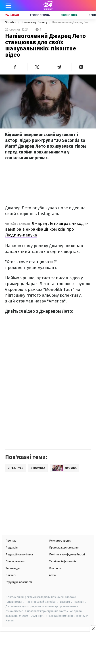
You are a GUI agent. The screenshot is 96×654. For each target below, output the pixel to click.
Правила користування (64, 547)
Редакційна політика (19, 554)
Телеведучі (13, 568)
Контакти (55, 568)
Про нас (11, 540)
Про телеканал (15, 561)
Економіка (69, 15)
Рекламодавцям (60, 540)
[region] (48, 643)
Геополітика (40, 15)
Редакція (12, 547)
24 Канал (12, 15)
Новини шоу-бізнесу (34, 22)
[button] (15, 67)
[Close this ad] (93, 628)
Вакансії (11, 575)
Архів (52, 575)
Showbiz (11, 22)
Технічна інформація (62, 561)
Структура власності (19, 582)
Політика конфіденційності (67, 554)
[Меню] (8, 6)
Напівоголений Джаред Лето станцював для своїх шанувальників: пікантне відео (71, 22)
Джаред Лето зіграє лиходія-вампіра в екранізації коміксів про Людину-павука (46, 229)
